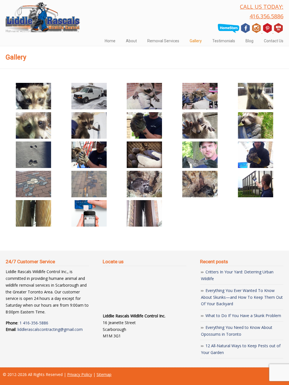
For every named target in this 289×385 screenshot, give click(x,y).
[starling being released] (255, 184)
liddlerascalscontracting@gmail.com (50, 329)
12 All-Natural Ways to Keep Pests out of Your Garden (241, 349)
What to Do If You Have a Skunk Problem (243, 315)
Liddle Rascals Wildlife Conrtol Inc (43, 17)
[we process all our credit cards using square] (89, 213)
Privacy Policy (79, 374)
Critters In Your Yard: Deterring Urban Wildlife (237, 275)
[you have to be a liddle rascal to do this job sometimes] (144, 213)
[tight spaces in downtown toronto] (33, 213)
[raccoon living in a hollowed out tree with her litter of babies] (200, 184)
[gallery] (89, 96)
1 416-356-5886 (33, 323)
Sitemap (104, 374)
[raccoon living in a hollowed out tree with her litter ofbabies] (144, 184)
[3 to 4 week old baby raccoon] (33, 96)
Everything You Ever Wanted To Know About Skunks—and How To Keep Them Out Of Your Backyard (242, 297)
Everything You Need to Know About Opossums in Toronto (236, 331)
